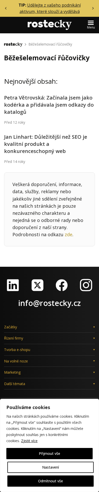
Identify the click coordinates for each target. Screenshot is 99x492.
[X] (37, 285)
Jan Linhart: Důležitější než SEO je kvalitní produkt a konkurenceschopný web (45, 143)
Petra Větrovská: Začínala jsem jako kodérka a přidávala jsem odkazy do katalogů (49, 104)
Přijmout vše (49, 453)
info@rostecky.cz (49, 303)
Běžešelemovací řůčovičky (50, 44)
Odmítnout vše (50, 481)
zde (68, 234)
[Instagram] (86, 285)
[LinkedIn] (13, 285)
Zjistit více (29, 440)
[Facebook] (62, 285)
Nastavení (50, 467)
